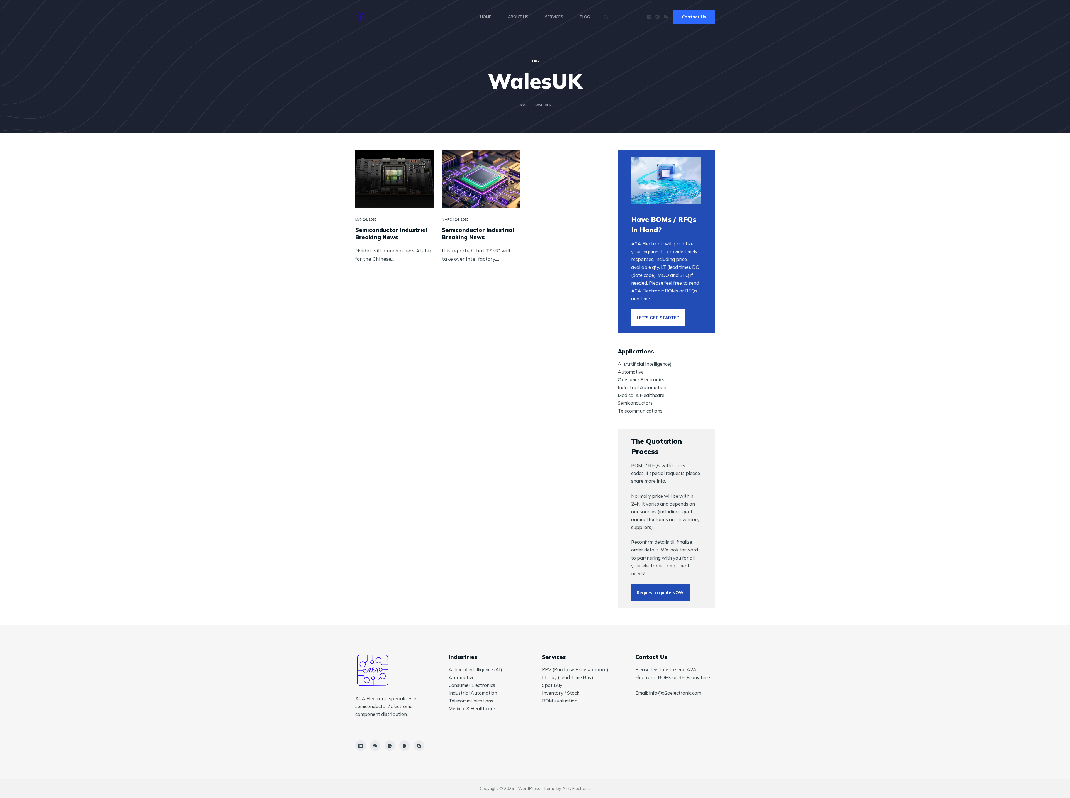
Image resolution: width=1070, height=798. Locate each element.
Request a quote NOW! (661, 592)
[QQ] (404, 745)
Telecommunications (640, 411)
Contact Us (694, 16)
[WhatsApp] (390, 745)
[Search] (606, 17)
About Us (518, 16)
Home (485, 16)
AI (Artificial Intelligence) (645, 364)
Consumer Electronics (641, 379)
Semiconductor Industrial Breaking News (391, 233)
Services (554, 16)
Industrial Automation (642, 387)
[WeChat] (666, 17)
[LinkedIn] (649, 17)
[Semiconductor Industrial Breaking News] (394, 179)
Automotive (631, 372)
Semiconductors (635, 403)
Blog (585, 16)
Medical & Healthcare (641, 395)
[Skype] (657, 17)
